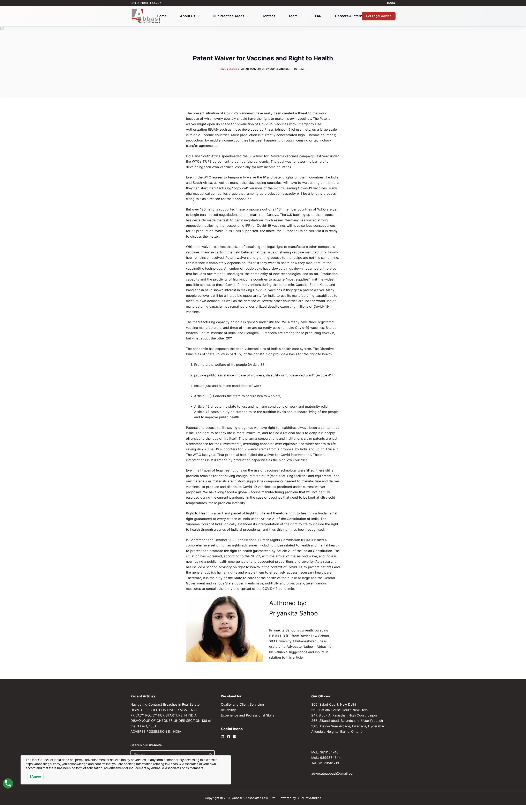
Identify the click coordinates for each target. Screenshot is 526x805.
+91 (149, 3)
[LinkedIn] (222, 736)
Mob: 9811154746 (324, 752)
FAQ (318, 16)
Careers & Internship (352, 16)
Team (293, 16)
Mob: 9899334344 (326, 758)
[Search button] (210, 754)
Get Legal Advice (378, 16)
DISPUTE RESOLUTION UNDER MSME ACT (163, 710)
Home (162, 16)
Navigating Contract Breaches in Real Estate (165, 704)
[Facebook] (228, 736)
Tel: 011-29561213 (325, 763)
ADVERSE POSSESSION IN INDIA (155, 731)
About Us (187, 16)
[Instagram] (234, 736)
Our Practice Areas (228, 16)
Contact (268, 16)
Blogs (391, 2)
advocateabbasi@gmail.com (333, 773)
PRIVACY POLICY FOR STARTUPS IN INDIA (163, 715)
